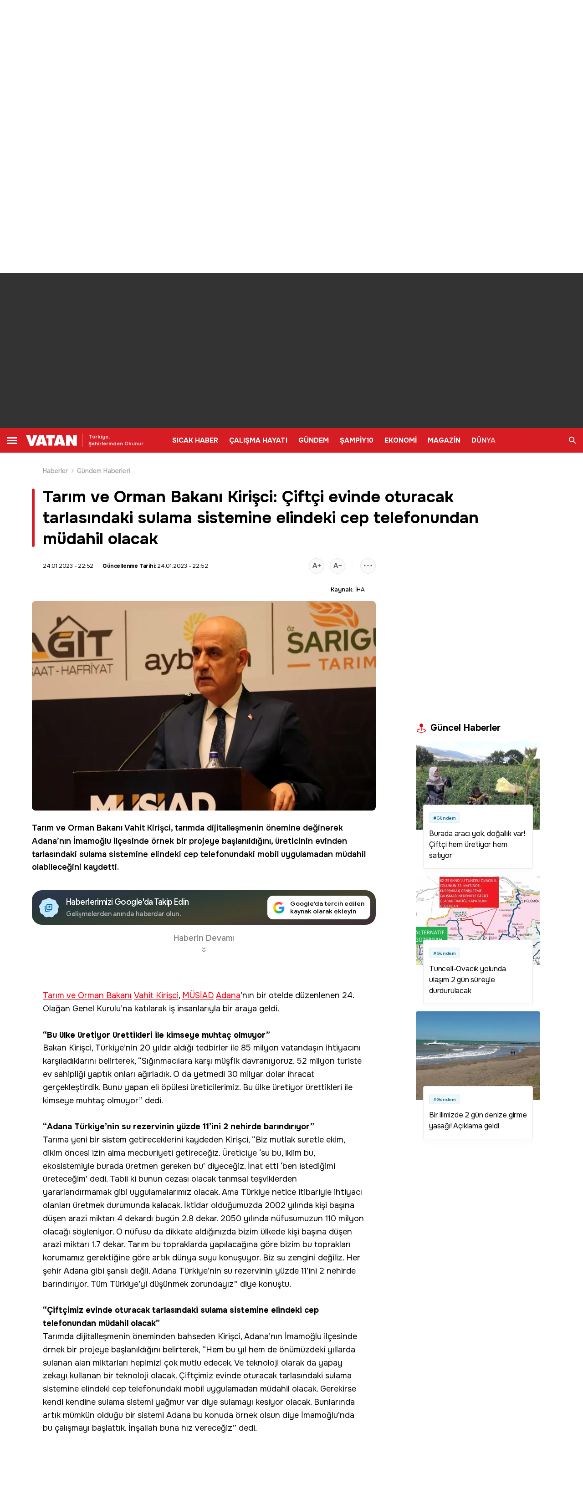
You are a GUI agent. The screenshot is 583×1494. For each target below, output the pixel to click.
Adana (228, 995)
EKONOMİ (400, 440)
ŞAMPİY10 (356, 440)
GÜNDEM (313, 440)
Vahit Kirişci (147, 828)
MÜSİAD (198, 995)
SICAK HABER (195, 440)
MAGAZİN (444, 440)
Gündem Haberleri (103, 471)
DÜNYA (483, 440)
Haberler (55, 471)
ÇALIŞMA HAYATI (258, 440)
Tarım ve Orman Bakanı (77, 828)
